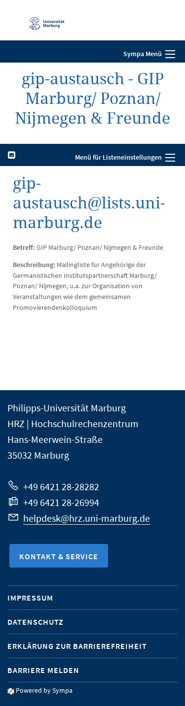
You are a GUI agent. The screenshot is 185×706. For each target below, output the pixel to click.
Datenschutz (35, 622)
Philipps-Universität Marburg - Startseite (42, 20)
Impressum (30, 598)
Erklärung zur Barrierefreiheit (77, 646)
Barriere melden (43, 670)
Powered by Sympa (44, 690)
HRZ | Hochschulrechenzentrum (73, 423)
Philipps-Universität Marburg (66, 408)
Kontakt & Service (58, 556)
